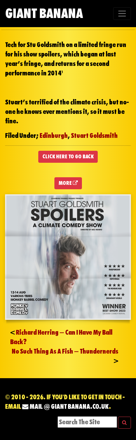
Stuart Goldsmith (94, 136)
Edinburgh (54, 136)
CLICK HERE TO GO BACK (68, 156)
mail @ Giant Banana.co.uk (68, 406)
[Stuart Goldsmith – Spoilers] (68, 256)
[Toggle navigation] (122, 13)
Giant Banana (44, 13)
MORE (66, 183)
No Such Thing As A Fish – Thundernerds (65, 351)
